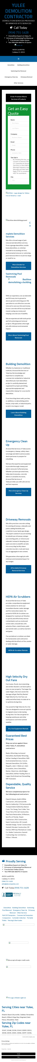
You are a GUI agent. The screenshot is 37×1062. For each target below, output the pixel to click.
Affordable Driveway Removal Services (18, 569)
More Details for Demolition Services (18, 266)
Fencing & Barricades (15, 920)
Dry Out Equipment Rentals (18, 728)
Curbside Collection (19, 918)
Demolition (7, 908)
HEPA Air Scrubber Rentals (18, 650)
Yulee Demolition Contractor (18, 11)
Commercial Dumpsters (25, 915)
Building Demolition (19, 908)
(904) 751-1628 (18, 32)
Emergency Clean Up (20, 910)
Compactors (6, 918)
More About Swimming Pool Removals (18, 336)
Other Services (22, 913)
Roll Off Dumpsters (9, 915)
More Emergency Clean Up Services (18, 492)
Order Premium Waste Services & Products (18, 98)
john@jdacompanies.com (10, 884)
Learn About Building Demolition (18, 414)
